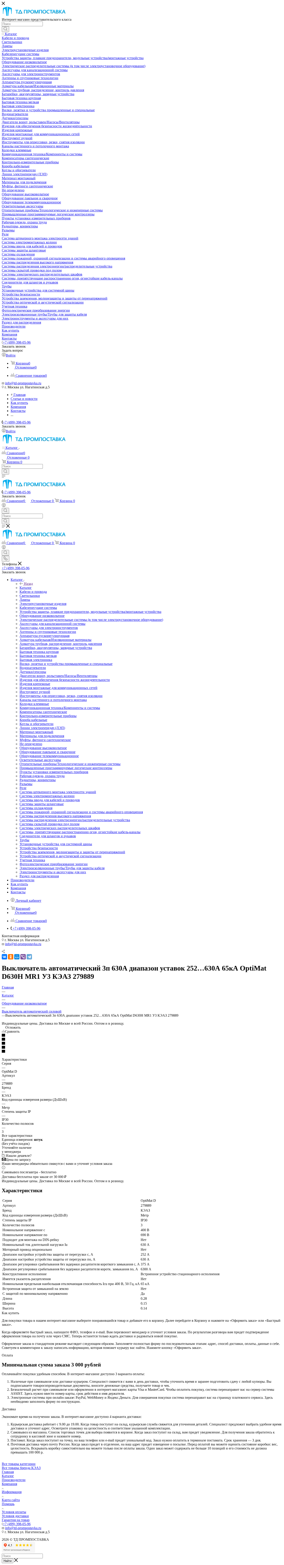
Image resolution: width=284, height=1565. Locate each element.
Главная (8, 1472)
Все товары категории (19, 1464)
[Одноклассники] (10, 956)
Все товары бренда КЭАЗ (21, 1468)
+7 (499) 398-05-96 (17, 342)
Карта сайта (11, 1500)
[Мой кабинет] (4, 506)
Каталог (26, 588)
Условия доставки (15, 1516)
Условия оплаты (14, 1512)
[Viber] (23, 956)
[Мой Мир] (17, 956)
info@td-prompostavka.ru (23, 383)
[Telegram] (29, 956)
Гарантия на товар (16, 1520)
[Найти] (5, 29)
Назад (28, 584)
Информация (12, 1492)
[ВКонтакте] (4, 956)
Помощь (8, 1504)
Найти (8, 1561)
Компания (9, 1484)
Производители (14, 1480)
